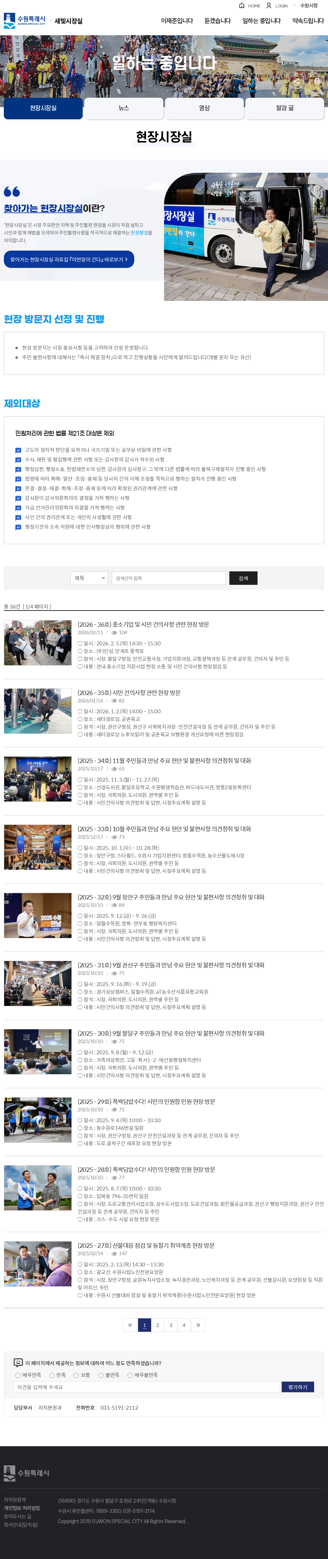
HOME (254, 6)
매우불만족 (146, 1375)
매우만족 (31, 1375)
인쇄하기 (317, 81)
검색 (243, 578)
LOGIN (281, 6)
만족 (61, 1375)
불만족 (112, 1375)
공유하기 (297, 81)
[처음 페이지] (130, 1325)
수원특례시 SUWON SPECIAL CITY (68, 20)
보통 (85, 1375)
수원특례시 (26, 1473)
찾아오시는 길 (17, 1516)
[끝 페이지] (198, 1325)
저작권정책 (15, 1500)
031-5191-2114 (139, 1511)
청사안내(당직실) (21, 1525)
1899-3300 (108, 1511)
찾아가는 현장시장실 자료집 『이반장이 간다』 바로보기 (66, 259)
